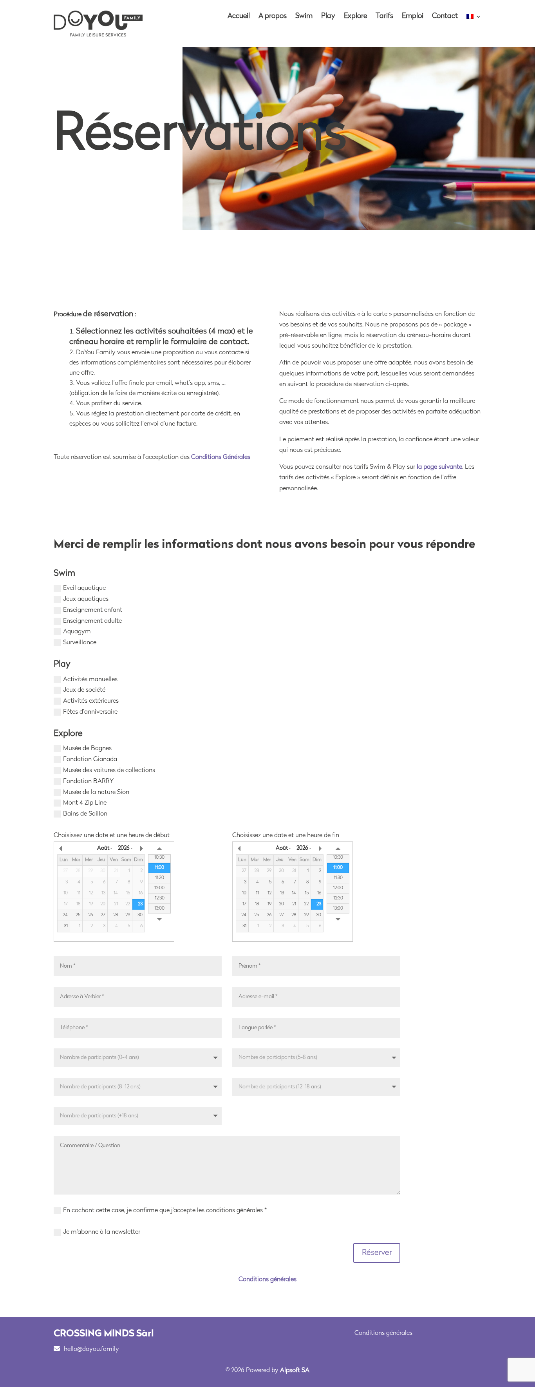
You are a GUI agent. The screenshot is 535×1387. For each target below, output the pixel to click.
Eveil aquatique (84, 588)
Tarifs (384, 17)
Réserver (377, 1253)
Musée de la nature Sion (96, 792)
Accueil (239, 17)
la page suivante (439, 467)
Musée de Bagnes (87, 748)
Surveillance (79, 643)
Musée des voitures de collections (109, 770)
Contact (445, 17)
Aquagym (77, 632)
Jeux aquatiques (85, 599)
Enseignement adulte (92, 621)
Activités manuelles (90, 679)
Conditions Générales (220, 457)
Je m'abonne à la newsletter (101, 1232)
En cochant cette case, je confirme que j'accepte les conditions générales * (165, 1211)
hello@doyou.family (91, 1349)
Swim (304, 17)
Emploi (412, 17)
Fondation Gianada (90, 759)
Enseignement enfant (92, 610)
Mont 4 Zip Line (85, 803)
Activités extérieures (91, 701)
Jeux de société (84, 690)
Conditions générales (267, 1279)
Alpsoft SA (294, 1370)
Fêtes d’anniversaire (90, 712)
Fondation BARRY (88, 781)
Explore (355, 17)
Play (328, 17)
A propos (272, 17)
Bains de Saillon (85, 814)
